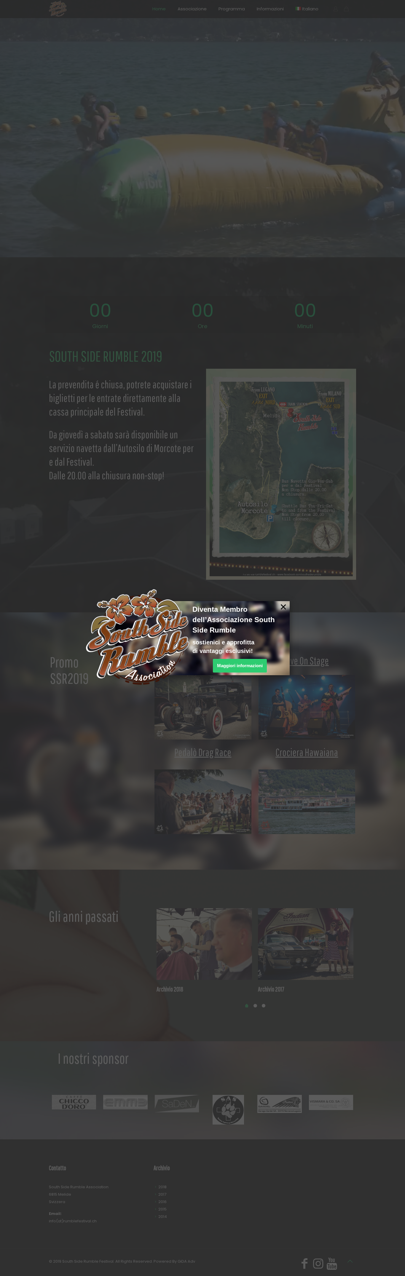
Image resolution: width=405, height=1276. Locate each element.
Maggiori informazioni (240, 665)
